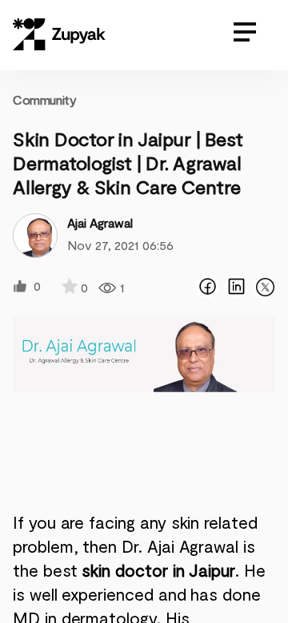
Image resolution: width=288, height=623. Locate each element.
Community (44, 99)
